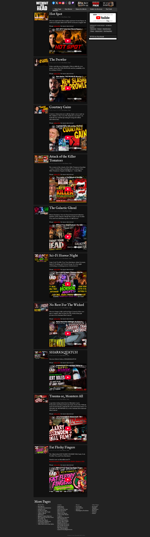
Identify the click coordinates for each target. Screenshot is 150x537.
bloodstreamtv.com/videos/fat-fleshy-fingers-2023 (66, 461)
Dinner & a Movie (81, 9)
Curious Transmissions (44, 508)
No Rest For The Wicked (66, 305)
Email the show (107, 29)
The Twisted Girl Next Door (46, 517)
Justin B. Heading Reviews (64, 529)
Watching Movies (62, 518)
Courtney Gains (60, 107)
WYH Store (95, 509)
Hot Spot (55, 14)
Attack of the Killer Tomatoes (62, 159)
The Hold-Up (41, 518)
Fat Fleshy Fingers (62, 447)
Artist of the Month (62, 514)
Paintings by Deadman (82, 510)
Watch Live (93, 29)
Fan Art (78, 509)
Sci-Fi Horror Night (63, 256)
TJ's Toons (79, 506)
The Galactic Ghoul (62, 208)
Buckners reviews (62, 527)
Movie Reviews (61, 510)
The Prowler (57, 60)
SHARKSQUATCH (63, 352)
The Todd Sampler (62, 528)
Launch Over (41, 509)
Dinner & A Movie (62, 513)
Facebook (94, 506)
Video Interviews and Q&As (46, 524)
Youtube (94, 508)
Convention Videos (43, 523)
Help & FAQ (60, 508)
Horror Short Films (62, 521)
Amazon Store (98, 31)
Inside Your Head (43, 520)
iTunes (92, 31)
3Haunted (41, 514)
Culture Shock (42, 513)
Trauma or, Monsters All (66, 396)
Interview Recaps (62, 509)
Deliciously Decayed (63, 524)
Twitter (94, 512)
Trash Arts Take (42, 510)
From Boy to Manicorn (44, 521)
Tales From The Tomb (44, 512)
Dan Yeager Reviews (63, 525)
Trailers (59, 516)
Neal (69, 17)
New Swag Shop (108, 31)
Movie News (60, 512)
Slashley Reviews (62, 523)
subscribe (57, 26)
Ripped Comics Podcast (45, 516)
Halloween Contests (63, 517)
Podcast (99, 29)
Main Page (58, 9)
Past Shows (68, 9)
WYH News (60, 506)
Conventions (79, 508)
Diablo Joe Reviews (96, 9)
